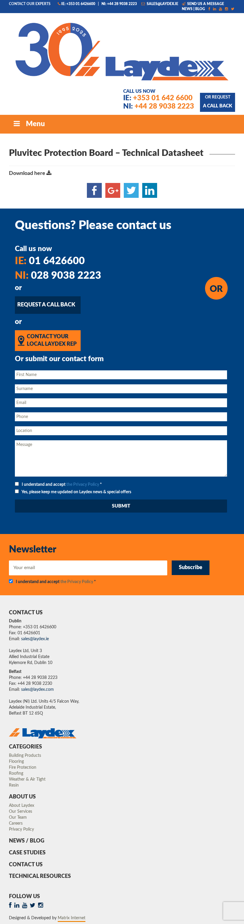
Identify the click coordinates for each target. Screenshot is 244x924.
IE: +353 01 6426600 (78, 4)
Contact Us (26, 864)
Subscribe (190, 567)
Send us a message (205, 4)
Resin (14, 785)
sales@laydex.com (37, 689)
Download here (27, 173)
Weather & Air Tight (27, 779)
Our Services (20, 811)
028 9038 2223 (58, 276)
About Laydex (21, 806)
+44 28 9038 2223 (158, 106)
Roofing (16, 773)
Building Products (25, 756)
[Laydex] (122, 51)
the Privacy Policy (82, 485)
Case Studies (27, 853)
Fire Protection (22, 767)
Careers (16, 823)
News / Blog (26, 841)
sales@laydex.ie (162, 4)
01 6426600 (50, 261)
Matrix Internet (71, 918)
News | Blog (193, 9)
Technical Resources (40, 876)
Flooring (16, 761)
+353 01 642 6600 (158, 98)
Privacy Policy (21, 829)
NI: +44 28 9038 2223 (119, 4)
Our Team (18, 817)
